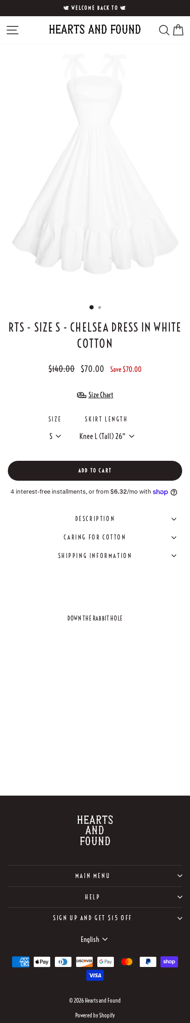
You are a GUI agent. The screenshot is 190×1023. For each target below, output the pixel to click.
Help (92, 897)
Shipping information (95, 555)
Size (54, 419)
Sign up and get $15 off (92, 918)
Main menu (92, 875)
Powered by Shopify (95, 1015)
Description (95, 518)
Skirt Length (106, 419)
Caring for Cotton (95, 537)
